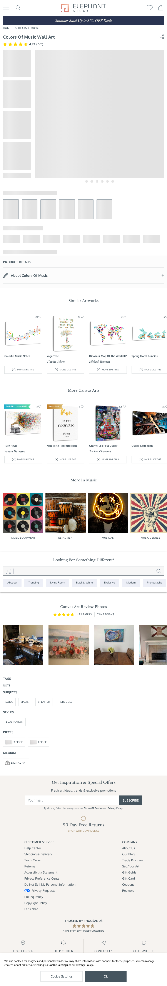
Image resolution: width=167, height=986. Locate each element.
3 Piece (18, 742)
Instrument (65, 537)
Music (35, 27)
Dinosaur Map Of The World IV (108, 356)
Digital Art (19, 762)
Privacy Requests (43, 890)
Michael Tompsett (99, 361)
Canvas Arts (88, 390)
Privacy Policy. (115, 808)
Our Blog (128, 854)
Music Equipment (23, 537)
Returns (29, 866)
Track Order (32, 860)
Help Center (32, 848)
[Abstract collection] (12, 583)
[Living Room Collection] (57, 583)
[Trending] (33, 583)
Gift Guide (129, 872)
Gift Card (128, 878)
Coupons (128, 884)
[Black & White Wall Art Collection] (84, 583)
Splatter (44, 701)
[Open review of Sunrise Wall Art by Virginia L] (68, 645)
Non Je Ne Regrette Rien (62, 445)
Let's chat (31, 909)
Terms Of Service (93, 808)
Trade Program (132, 860)
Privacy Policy (84, 964)
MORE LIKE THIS (25, 369)
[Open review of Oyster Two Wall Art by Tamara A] (114, 645)
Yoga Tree (53, 356)
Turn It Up (10, 445)
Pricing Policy (33, 897)
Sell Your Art (130, 866)
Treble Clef (65, 701)
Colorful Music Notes (17, 356)
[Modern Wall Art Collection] (131, 583)
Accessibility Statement (40, 872)
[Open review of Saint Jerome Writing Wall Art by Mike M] (23, 645)
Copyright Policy (35, 903)
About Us (128, 848)
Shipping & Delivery (38, 854)
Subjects (21, 27)
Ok (106, 976)
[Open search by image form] (8, 571)
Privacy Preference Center (42, 878)
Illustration (14, 721)
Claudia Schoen (56, 361)
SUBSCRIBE (131, 800)
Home (7, 27)
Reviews (128, 890)
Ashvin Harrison (14, 451)
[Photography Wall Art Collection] (154, 583)
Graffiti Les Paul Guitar (103, 445)
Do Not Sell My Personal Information (49, 884)
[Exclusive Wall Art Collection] (109, 583)
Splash (25, 701)
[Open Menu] (6, 8)
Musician (108, 537)
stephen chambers (100, 451)
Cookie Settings (58, 964)
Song (9, 701)
